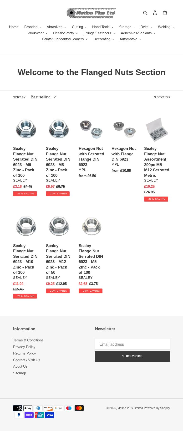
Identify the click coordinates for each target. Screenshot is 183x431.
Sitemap (19, 373)
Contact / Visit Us (26, 360)
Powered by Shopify (157, 408)
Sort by (19, 97)
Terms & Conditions (28, 340)
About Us (20, 366)
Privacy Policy (24, 347)
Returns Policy (24, 353)
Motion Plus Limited (130, 408)
